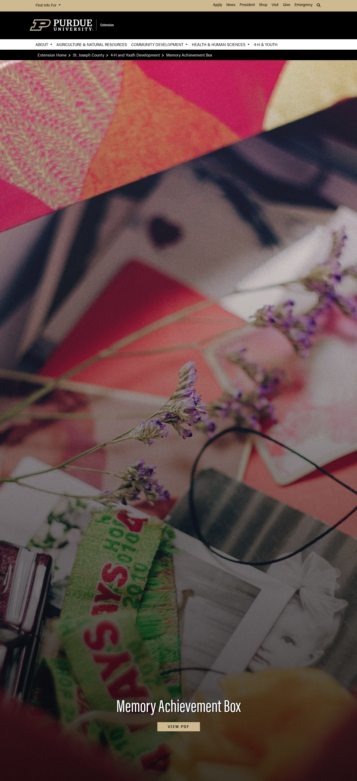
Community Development (158, 44)
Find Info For (46, 6)
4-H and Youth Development (135, 55)
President (247, 5)
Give (286, 5)
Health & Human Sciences (219, 44)
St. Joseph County (88, 55)
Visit (275, 5)
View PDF (178, 726)
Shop (263, 5)
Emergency (304, 5)
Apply (217, 5)
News (230, 5)
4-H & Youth (266, 44)
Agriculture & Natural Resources (91, 44)
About (42, 44)
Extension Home (52, 55)
